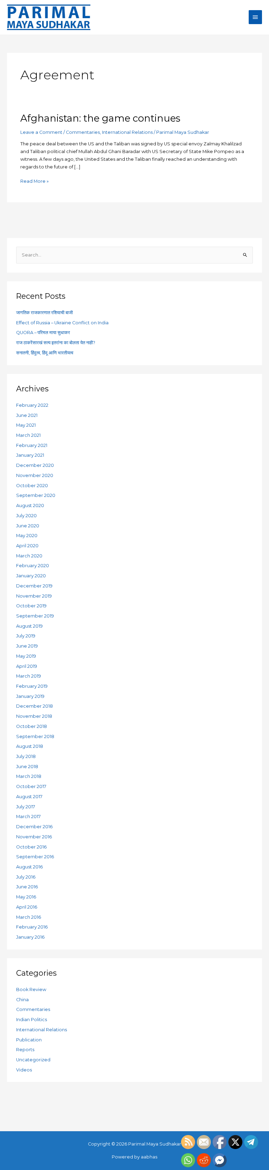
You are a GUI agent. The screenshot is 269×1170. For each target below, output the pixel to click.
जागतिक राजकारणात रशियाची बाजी (44, 312)
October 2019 (31, 605)
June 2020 (27, 525)
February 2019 (32, 686)
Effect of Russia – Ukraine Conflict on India (62, 322)
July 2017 (25, 806)
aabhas (149, 1157)
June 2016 (27, 886)
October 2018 (31, 726)
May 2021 (26, 425)
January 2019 (30, 696)
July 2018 (26, 756)
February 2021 (31, 445)
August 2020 (30, 505)
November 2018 (34, 716)
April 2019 (26, 666)
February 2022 (32, 405)
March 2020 (29, 555)
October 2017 (31, 786)
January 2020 (31, 575)
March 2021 (28, 435)
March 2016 (28, 917)
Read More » (34, 181)
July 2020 (26, 515)
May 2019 (26, 656)
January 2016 (30, 937)
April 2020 (27, 545)
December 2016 (34, 826)
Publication (29, 1039)
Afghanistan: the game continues (100, 118)
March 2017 (28, 816)
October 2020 (32, 485)
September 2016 (35, 856)
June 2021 (26, 415)
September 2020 (35, 495)
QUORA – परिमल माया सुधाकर (43, 332)
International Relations (127, 132)
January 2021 (30, 455)
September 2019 (35, 616)
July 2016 (25, 877)
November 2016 (34, 836)
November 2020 (34, 475)
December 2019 (34, 585)
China (22, 999)
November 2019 (34, 596)
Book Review (31, 989)
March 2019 (28, 676)
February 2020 (32, 565)
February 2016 (32, 927)
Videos (24, 1069)
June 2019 (27, 646)
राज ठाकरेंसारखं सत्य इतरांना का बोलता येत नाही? (55, 342)
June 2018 (27, 766)
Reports (25, 1049)
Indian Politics (31, 1019)
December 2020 (35, 465)
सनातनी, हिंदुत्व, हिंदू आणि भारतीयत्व (44, 352)
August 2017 (29, 796)
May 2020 (26, 535)
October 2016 (31, 847)
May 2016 (26, 897)
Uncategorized (33, 1059)
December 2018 (34, 706)
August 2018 (29, 746)
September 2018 (35, 736)
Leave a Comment (41, 132)
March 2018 (28, 776)
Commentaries (83, 132)
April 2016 (26, 907)
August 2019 (29, 626)
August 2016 (29, 866)
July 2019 (25, 635)
